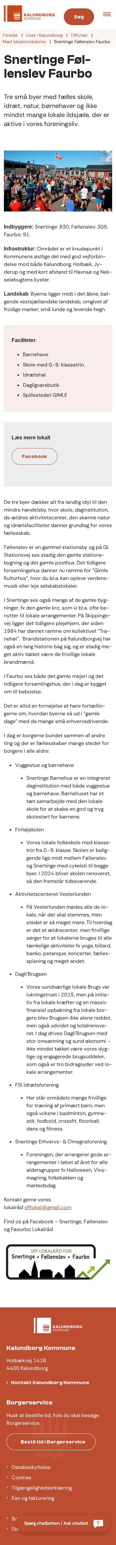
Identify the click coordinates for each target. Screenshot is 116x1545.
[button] (109, 15)
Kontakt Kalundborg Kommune (50, 1382)
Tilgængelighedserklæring (42, 1487)
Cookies (21, 1477)
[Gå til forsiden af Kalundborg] (27, 14)
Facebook (34, 456)
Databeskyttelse (31, 1467)
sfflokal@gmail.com (47, 1207)
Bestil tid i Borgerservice (53, 1442)
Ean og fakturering (33, 1498)
